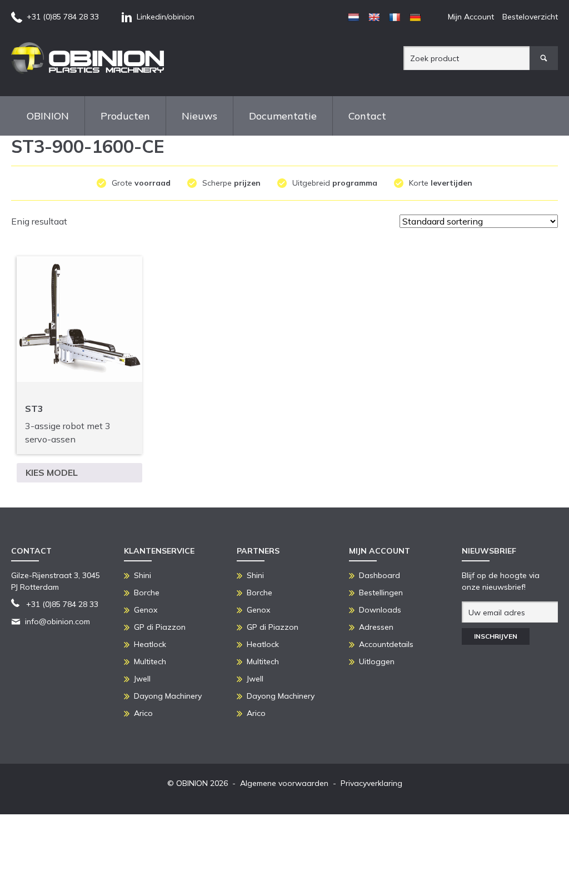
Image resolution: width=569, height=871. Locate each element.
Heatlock (150, 644)
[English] (374, 17)
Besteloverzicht (530, 17)
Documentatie (283, 116)
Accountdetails (386, 644)
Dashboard (379, 575)
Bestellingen (381, 593)
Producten (125, 116)
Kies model (52, 472)
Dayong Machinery (168, 696)
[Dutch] (353, 17)
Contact (367, 116)
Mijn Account (471, 17)
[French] (394, 17)
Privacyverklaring (371, 783)
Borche (146, 593)
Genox (145, 610)
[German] (415, 17)
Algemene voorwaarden (284, 783)
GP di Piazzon (160, 627)
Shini (142, 575)
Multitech (150, 661)
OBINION (48, 116)
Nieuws (199, 116)
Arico (143, 713)
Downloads (380, 610)
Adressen (376, 627)
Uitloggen (377, 661)
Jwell (142, 679)
